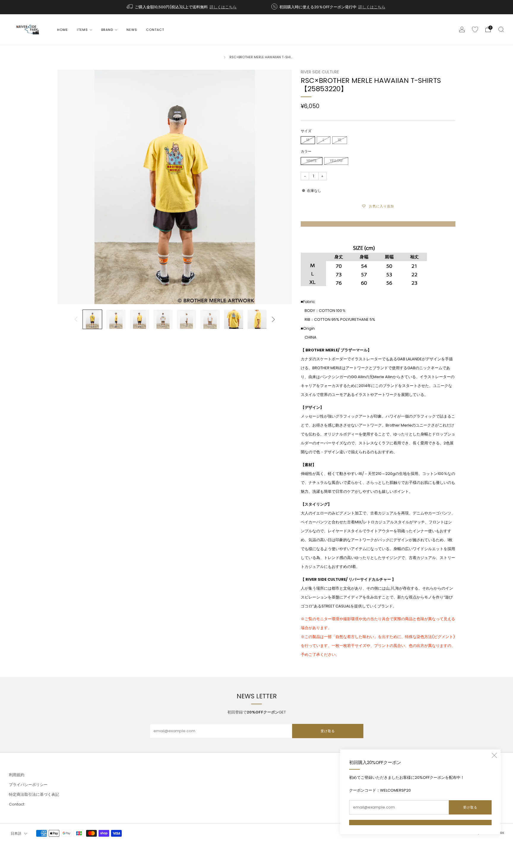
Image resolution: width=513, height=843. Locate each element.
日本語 (16, 833)
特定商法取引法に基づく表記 (34, 794)
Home (62, 29)
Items (82, 29)
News (131, 29)
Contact (155, 29)
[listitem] (182, 7)
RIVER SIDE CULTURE (320, 72)
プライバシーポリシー (28, 784)
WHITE (311, 160)
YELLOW (336, 160)
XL (339, 140)
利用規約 (16, 775)
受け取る (470, 807)
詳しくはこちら (223, 7)
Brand (107, 29)
